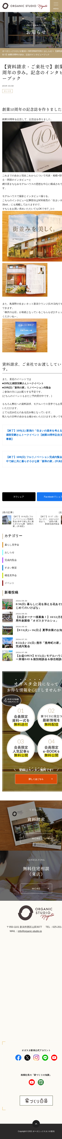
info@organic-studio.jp (30, 931)
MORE (36, 838)
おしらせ (48, 51)
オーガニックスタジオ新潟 (14, 51)
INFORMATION (35, 51)
